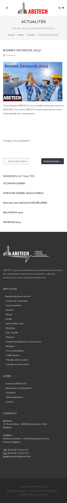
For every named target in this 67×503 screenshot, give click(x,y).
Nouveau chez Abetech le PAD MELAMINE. (25, 203)
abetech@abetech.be (20, 456)
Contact (10, 401)
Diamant (10, 309)
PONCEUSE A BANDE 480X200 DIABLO (23, 193)
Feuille (9, 319)
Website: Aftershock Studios (33, 494)
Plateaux (10, 337)
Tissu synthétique (15, 350)
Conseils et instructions (17, 364)
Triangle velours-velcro (17, 359)
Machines (10, 328)
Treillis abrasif (12, 355)
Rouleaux (10, 346)
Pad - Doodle (12, 332)
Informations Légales (16, 490)
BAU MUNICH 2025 (13, 212)
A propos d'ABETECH (16, 383)
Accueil (11, 35)
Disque (9, 314)
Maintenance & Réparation (19, 388)
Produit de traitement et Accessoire (23, 341)
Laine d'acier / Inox (15, 323)
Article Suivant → (52, 161)
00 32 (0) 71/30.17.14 (18, 453)
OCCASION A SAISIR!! (14, 183)
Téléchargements (14, 397)
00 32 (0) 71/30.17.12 (17, 449)
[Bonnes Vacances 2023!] (32, 81)
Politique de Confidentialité (44, 490)
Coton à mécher (13, 305)
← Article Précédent (16, 161)
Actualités (31, 35)
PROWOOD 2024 (12, 222)
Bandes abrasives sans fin (18, 296)
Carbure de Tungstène (17, 300)
